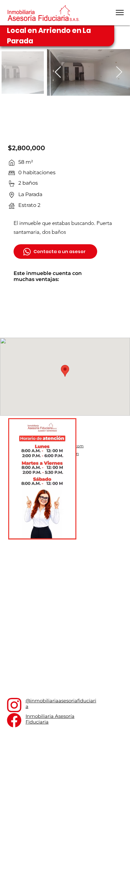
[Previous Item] (58, 72)
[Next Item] (119, 72)
